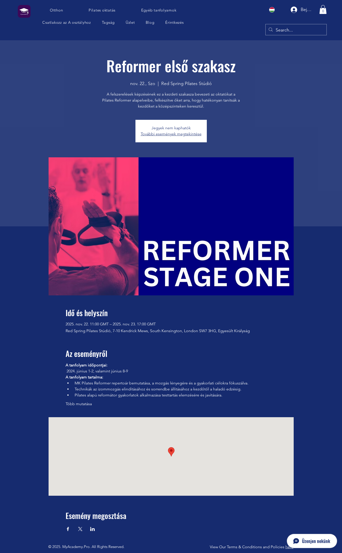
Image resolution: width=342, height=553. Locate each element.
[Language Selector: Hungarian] (275, 9)
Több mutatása (79, 403)
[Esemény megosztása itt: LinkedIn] (92, 529)
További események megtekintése (171, 134)
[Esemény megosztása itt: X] (80, 529)
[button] (66, 22)
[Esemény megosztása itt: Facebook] (68, 529)
